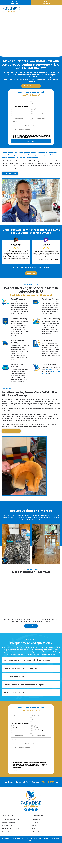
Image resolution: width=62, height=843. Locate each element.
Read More (31, 273)
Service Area (31, 626)
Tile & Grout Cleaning (51, 319)
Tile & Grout (37, 111)
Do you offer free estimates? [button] (14, 676)
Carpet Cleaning (18, 299)
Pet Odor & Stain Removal (20, 115)
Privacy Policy (54, 838)
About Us (35, 823)
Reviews (34, 826)
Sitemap (31, 840)
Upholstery (37, 109)
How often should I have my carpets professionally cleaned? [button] (27, 660)
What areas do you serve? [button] (14, 693)
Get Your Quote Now (31, 86)
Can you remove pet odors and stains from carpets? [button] (24, 685)
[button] (59, 9)
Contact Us (35, 831)
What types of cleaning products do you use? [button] (21, 668)
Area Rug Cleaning (19, 319)
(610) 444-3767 (11, 173)
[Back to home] (11, 9)
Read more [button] (16, 262)
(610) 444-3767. (47, 782)
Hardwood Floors (18, 113)
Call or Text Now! (49, 364)
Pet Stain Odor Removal (17, 365)
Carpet (15, 109)
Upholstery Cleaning (50, 299)
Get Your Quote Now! (46, 2)
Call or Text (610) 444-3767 (15, 2)
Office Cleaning (38, 113)
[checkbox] (9, 109)
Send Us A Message (8, 823)
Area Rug (15, 111)
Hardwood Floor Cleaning (17, 341)
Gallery (34, 828)
